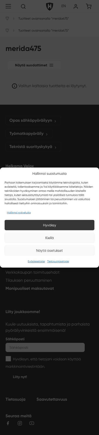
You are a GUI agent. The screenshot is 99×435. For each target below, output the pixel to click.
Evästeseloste (36, 261)
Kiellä (49, 238)
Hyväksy (49, 225)
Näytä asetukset (49, 250)
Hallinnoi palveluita (19, 212)
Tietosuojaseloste (58, 261)
